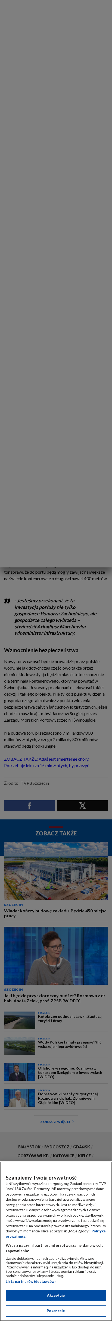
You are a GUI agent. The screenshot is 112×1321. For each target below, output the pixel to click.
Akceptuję (56, 1295)
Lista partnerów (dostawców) (30, 1281)
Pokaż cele (56, 1311)
